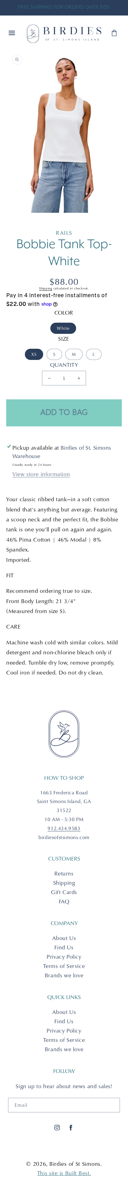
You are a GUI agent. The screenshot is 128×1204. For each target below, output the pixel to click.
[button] (12, 33)
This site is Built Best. (64, 1173)
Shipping (45, 288)
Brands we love (64, 975)
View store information (41, 474)
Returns (63, 873)
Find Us (63, 947)
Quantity (64, 365)
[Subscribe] (113, 1105)
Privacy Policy (64, 957)
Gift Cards (64, 892)
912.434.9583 (64, 828)
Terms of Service (64, 966)
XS (34, 354)
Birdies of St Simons (74, 1164)
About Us (64, 938)
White (63, 328)
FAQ (64, 901)
